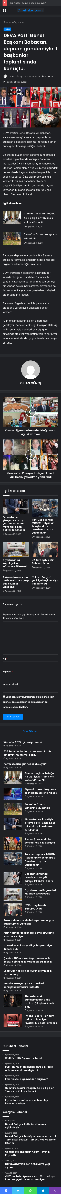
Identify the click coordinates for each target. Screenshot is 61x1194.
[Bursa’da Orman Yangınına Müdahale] (12, 238)
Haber (21, 22)
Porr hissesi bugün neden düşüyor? (27, 3)
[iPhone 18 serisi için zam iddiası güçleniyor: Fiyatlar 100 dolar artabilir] (13, 1020)
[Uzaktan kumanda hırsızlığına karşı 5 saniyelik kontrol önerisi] (13, 878)
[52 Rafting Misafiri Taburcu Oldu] (45, 549)
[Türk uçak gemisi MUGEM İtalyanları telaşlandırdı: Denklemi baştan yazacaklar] (45, 508)
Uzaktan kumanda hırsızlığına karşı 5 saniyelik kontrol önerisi (39, 877)
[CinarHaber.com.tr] (30, 10)
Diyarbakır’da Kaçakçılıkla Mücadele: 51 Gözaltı (15, 563)
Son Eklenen (30, 731)
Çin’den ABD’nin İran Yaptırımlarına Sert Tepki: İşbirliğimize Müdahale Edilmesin (28, 959)
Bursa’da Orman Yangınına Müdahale (37, 806)
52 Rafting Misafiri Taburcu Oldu (43, 561)
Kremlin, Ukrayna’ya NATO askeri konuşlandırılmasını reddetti (24, 985)
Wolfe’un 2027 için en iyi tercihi (23, 742)
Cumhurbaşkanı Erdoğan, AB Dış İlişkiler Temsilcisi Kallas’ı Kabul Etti (39, 218)
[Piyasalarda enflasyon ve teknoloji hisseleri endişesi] (13, 794)
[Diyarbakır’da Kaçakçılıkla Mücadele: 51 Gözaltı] (16, 549)
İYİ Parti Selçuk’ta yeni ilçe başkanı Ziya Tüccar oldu (45, 580)
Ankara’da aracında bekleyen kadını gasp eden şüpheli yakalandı (16, 582)
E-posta (8, 671)
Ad (5, 658)
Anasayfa (11, 22)
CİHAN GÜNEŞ (15, 76)
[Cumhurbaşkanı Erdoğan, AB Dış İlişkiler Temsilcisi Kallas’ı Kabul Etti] (12, 217)
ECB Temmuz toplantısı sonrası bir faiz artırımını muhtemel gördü (27, 753)
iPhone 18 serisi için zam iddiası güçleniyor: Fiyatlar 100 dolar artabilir (41, 1019)
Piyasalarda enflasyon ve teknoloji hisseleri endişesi (41, 791)
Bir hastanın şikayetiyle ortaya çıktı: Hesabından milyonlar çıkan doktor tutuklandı (14, 523)
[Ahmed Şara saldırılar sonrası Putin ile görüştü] (13, 843)
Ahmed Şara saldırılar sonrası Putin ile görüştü (40, 840)
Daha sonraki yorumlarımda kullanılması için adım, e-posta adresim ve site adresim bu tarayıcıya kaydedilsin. (28, 701)
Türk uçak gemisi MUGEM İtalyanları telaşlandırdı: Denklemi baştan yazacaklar (43, 526)
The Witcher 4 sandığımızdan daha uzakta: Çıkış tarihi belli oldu (39, 1001)
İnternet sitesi (10, 684)
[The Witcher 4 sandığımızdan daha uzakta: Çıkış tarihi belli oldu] (13, 1000)
